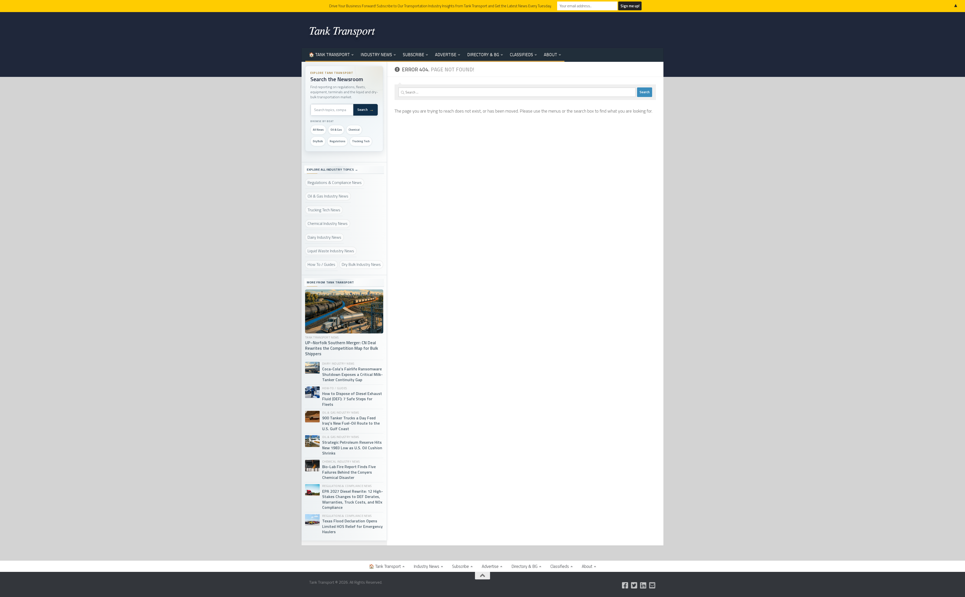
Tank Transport (341, 29)
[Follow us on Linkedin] (643, 585)
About (550, 54)
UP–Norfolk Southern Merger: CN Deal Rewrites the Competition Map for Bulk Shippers (341, 348)
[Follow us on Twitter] (634, 585)
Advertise (445, 54)
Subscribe (413, 54)
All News (318, 130)
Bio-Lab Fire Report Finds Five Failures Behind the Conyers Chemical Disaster (349, 472)
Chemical (354, 130)
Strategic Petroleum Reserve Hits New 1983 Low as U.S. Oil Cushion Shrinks (352, 448)
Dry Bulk (318, 141)
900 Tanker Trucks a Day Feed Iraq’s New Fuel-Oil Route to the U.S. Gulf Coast (351, 423)
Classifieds (521, 54)
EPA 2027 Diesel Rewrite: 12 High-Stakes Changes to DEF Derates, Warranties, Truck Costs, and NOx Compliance (352, 499)
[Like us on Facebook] (625, 585)
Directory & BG (483, 54)
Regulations (337, 141)
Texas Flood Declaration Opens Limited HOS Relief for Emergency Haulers (352, 526)
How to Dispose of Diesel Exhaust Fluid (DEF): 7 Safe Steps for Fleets (352, 399)
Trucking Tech (361, 141)
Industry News (376, 54)
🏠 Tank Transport (329, 54)
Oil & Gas (336, 130)
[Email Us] (652, 585)
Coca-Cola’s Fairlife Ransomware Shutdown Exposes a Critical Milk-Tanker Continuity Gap (352, 374)
